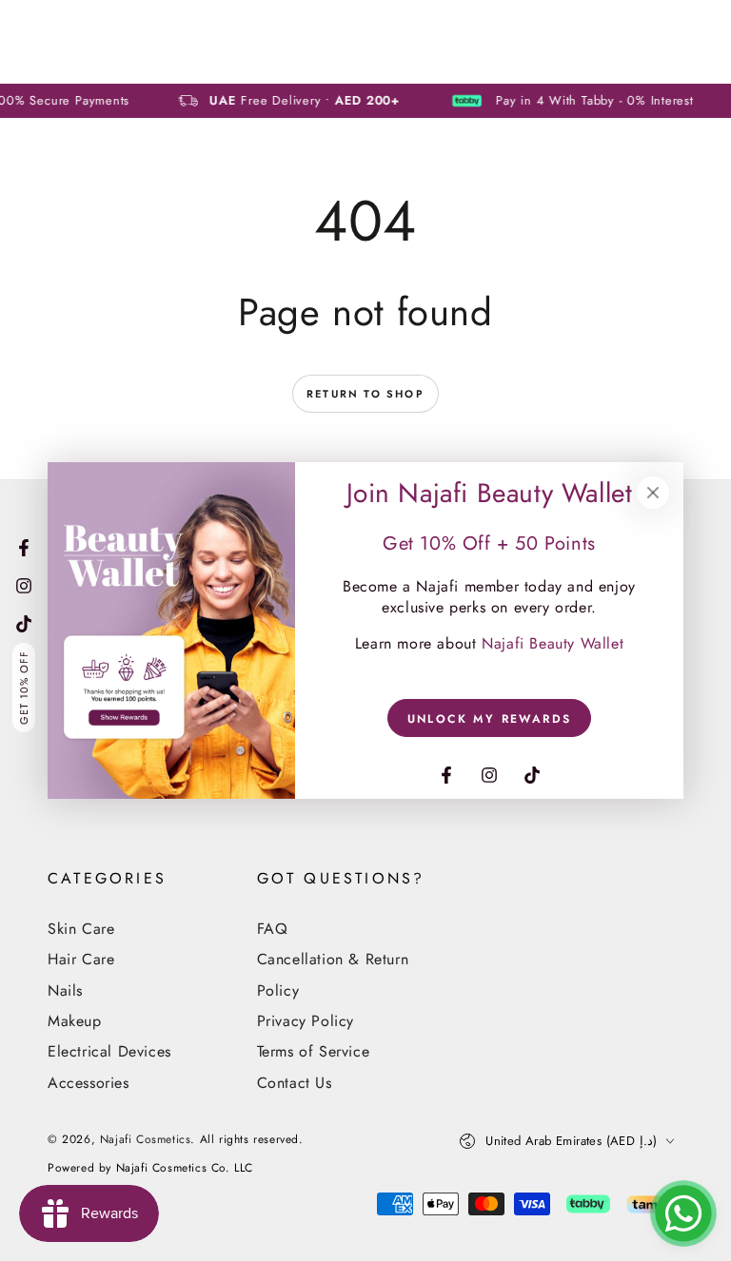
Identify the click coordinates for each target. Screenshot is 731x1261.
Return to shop (365, 393)
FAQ (272, 929)
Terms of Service (313, 1051)
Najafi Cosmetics (145, 1139)
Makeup (75, 1021)
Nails (65, 990)
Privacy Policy (305, 1021)
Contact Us (294, 1083)
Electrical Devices (109, 1051)
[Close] (653, 493)
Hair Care (81, 959)
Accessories (88, 1083)
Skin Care (81, 929)
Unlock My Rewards (489, 719)
